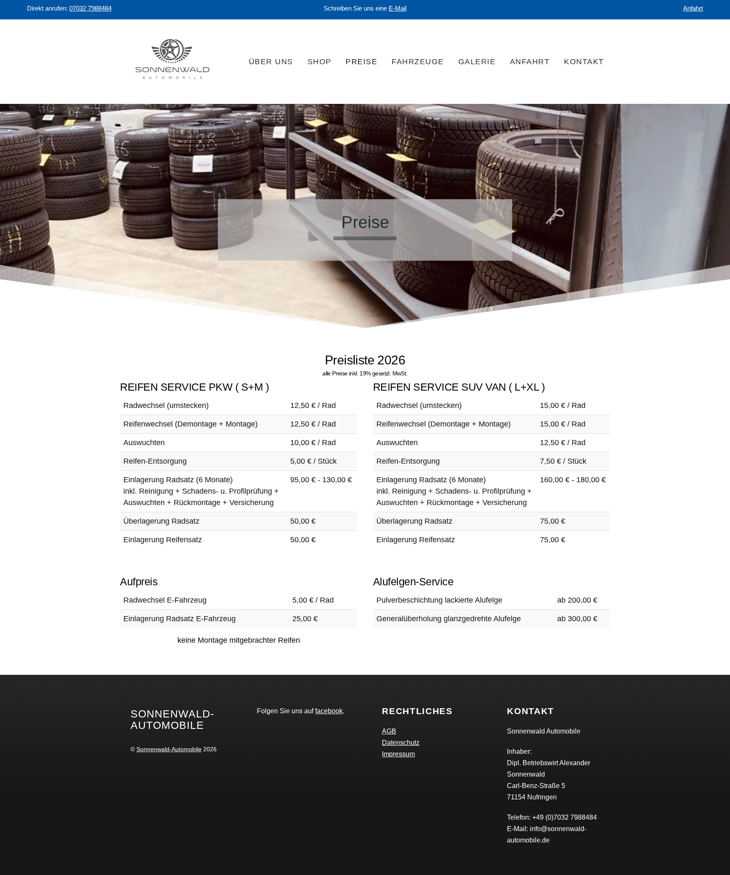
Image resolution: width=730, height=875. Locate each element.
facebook (329, 711)
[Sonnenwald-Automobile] (173, 82)
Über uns (271, 61)
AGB (389, 731)
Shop (320, 61)
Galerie (477, 61)
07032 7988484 (90, 8)
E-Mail (397, 8)
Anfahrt (693, 8)
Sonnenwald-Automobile (169, 749)
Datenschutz (400, 742)
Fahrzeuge (418, 61)
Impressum (398, 754)
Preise (361, 61)
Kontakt (584, 61)
